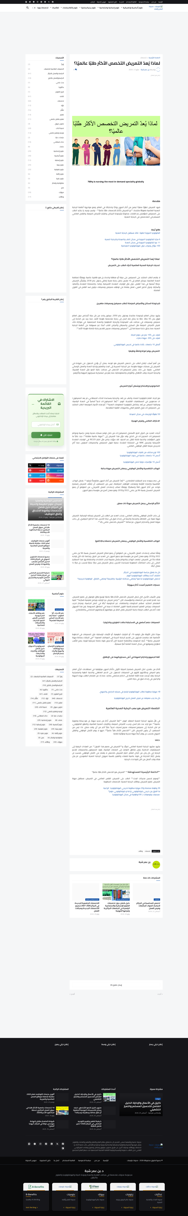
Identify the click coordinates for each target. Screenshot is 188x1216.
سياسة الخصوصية (144, 1)
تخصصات (143, 58)
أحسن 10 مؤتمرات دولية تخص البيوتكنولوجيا (141, 462)
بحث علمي (46, 82)
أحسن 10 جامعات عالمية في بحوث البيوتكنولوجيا (140, 455)
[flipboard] (26, 2)
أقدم (73, 994)
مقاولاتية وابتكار (46, 183)
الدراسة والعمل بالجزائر (46, 73)
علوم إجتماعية (46, 151)
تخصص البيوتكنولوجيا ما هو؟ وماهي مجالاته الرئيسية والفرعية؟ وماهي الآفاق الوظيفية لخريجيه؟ (119, 579)
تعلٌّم (46, 110)
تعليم (46, 114)
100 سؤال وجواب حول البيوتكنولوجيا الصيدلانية (140, 246)
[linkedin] (45, 2)
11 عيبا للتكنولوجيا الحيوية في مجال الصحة (142, 242)
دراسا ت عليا (46, 137)
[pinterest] (41, 2)
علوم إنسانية (46, 160)
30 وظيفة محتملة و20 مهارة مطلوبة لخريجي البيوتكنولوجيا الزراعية (131, 788)
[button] (34, 8)
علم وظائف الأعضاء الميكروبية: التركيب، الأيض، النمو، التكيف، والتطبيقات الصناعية (37, 619)
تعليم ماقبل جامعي (46, 119)
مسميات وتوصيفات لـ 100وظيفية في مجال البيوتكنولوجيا (136, 794)
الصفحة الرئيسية (154, 58)
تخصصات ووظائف (41, 7)
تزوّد (46, 105)
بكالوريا (46, 87)
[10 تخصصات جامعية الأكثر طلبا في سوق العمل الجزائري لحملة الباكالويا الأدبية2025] (57, 528)
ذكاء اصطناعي (46, 142)
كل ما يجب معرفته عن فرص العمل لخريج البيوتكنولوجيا (137, 698)
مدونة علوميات (132, 1160)
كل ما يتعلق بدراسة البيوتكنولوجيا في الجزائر (142, 572)
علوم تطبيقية (46, 169)
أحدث (159, 994)
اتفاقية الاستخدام (131, 1)
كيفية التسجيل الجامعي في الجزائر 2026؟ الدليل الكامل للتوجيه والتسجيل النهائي (39, 576)
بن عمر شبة (145, 862)
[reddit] (30, 2)
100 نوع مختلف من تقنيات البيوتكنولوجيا (143, 452)
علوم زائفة (46, 174)
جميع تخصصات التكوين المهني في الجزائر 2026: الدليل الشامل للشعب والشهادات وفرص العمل (39, 560)
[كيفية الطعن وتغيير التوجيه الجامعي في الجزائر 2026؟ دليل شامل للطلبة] (109, 1124)
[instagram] (37, 2)
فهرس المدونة (101, 1)
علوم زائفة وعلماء (70, 7)
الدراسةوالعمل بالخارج (46, 78)
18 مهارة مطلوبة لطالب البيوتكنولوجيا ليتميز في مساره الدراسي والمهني (130, 692)
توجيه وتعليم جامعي (46, 133)
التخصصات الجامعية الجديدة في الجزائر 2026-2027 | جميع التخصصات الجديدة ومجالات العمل (87, 907)
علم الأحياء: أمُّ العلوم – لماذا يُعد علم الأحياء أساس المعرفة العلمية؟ (56, 617)
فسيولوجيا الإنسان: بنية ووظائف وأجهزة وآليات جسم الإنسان (55, 650)
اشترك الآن (47, 435)
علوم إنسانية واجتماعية (109, 7)
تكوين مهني (46, 123)
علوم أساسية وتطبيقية (133, 7)
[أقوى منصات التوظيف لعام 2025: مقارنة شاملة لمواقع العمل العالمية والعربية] (57, 544)
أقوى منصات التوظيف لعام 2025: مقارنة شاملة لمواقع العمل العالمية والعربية (39, 544)
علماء (46, 146)
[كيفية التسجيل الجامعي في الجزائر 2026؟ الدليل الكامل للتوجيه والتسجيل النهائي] (57, 576)
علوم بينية (46, 164)
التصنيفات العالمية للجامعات (46, 69)
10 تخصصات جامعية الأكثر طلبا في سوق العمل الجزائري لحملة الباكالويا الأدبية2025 (39, 528)
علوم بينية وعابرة (88, 7)
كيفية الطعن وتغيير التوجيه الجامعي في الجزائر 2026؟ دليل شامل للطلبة (88, 1123)
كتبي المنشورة (112, 1)
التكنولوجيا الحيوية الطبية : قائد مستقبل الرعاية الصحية (137, 233)
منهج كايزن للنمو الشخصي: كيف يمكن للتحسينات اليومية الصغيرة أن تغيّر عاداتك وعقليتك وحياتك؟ (87, 1110)
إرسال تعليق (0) (116, 985)
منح (46, 187)
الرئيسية (160, 1)
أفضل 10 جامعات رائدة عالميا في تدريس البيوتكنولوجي (137, 344)
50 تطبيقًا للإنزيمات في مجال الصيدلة (144, 414)
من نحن (153, 1)
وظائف (140, 851)
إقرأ (46, 64)
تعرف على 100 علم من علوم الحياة (145, 335)
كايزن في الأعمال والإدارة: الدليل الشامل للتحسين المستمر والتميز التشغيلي (87, 1096)
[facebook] (52, 2)
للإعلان (93, 1)
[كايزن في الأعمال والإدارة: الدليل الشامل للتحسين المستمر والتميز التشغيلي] (109, 1097)
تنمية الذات (46, 128)
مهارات (46, 192)
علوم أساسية (46, 155)
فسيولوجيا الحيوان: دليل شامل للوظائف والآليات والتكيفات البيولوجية (36, 651)
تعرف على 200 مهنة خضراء (148, 338)
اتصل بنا (121, 1)
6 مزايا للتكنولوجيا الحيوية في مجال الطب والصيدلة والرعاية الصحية (132, 239)
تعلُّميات (55, 7)
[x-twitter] (49, 2)
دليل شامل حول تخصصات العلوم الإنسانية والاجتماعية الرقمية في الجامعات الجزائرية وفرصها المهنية (117, 907)
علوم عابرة (46, 178)
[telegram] (34, 2)
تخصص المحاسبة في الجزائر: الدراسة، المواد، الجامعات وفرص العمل (148, 906)
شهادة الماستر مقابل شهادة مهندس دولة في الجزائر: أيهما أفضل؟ (41, 1123)
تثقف (46, 96)
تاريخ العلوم (46, 91)
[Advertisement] (94, 33)
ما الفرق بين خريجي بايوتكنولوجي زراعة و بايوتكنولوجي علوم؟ (134, 791)
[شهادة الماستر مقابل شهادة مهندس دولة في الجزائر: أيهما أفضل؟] (62, 1124)
